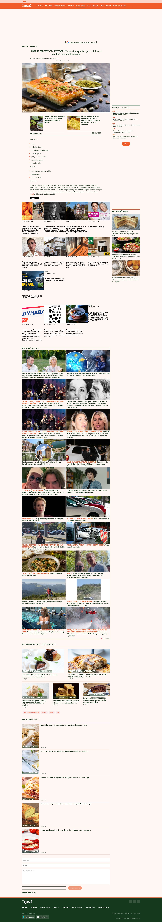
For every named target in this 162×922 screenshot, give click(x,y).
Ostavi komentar (75, 888)
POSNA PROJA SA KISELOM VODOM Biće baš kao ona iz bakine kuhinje (66, 702)
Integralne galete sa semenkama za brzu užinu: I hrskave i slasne (64, 725)
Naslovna (39, 6)
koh (58, 712)
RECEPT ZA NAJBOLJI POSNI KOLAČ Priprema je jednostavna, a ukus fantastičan (39, 676)
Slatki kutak (80, 6)
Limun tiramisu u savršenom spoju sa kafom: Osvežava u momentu (65, 751)
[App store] (42, 917)
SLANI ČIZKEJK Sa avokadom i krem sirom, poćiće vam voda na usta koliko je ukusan (54, 119)
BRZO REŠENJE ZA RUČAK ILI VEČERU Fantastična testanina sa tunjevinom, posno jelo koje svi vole (126, 257)
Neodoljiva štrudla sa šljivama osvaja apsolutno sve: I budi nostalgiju (65, 777)
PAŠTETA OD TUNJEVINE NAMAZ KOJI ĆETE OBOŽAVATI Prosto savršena (34, 703)
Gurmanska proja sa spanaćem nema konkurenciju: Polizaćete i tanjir (66, 804)
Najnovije (48, 6)
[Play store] (28, 917)
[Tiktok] (138, 901)
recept (44, 712)
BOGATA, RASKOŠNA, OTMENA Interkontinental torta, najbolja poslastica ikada (125, 233)
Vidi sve (126, 144)
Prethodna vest (36, 133)
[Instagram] (134, 901)
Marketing (128, 913)
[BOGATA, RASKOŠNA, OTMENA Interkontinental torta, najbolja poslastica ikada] (126, 222)
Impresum (137, 913)
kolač (32, 194)
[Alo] (24, 1)
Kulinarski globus (119, 6)
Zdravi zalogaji (92, 6)
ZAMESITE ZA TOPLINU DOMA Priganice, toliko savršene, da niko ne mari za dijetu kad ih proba (125, 280)
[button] (71, 60)
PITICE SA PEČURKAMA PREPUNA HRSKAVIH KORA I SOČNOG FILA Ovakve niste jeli (87, 676)
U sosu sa (71, 6)
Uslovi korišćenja (117, 913)
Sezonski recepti (60, 6)
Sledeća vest (96, 133)
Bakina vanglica (105, 6)
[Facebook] (130, 901)
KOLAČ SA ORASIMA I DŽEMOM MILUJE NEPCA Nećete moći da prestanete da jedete (94, 700)
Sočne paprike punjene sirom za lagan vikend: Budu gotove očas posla (66, 830)
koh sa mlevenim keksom (31, 712)
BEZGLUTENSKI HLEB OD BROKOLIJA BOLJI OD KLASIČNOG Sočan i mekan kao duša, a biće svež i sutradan (90, 120)
